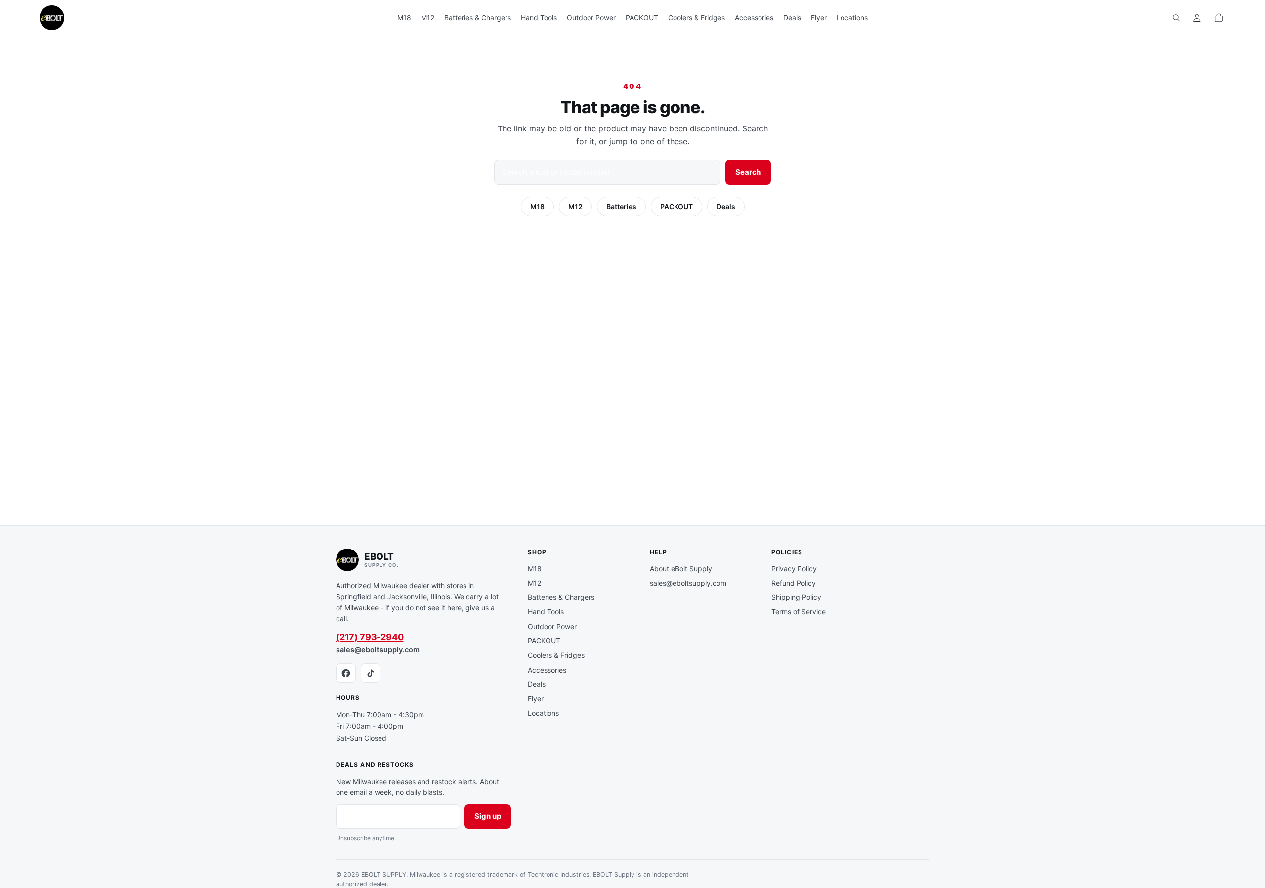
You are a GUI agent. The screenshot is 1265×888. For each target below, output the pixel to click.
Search (748, 172)
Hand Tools (546, 611)
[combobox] (607, 172)
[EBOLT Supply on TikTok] (370, 673)
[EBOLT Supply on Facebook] (346, 673)
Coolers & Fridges (556, 655)
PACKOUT (676, 206)
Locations (543, 713)
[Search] (1176, 18)
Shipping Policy (796, 597)
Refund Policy (793, 583)
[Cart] (1218, 18)
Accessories (547, 670)
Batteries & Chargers (561, 597)
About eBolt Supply (681, 568)
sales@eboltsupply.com (378, 649)
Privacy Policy (794, 568)
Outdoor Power (552, 626)
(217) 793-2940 (369, 637)
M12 (575, 206)
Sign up (487, 816)
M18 (537, 206)
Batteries (621, 206)
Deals (726, 206)
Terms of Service (798, 611)
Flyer (536, 698)
